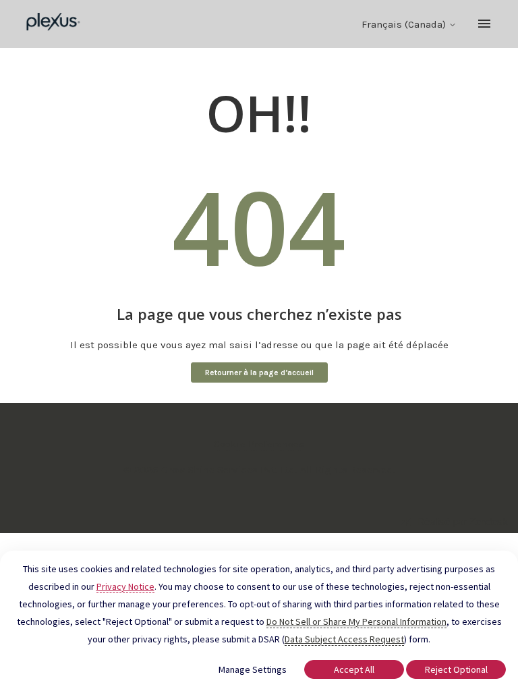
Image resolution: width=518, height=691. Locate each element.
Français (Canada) (405, 24)
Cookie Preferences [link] (259, 444)
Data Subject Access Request (344, 639)
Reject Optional (456, 669)
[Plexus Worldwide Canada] (54, 24)
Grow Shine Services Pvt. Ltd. (229, 470)
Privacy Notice (125, 586)
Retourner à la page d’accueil (259, 372)
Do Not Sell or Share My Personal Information (356, 621)
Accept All (354, 669)
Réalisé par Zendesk (462, 521)
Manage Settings (253, 669)
